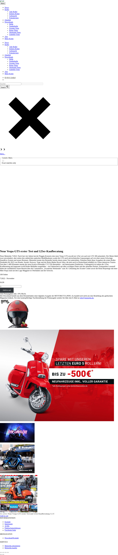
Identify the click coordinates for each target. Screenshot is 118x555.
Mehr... (2, 154)
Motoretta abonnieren (12, 546)
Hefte (11, 24)
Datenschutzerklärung (13, 528)
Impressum (9, 524)
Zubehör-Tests (14, 35)
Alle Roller (13, 12)
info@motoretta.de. (87, 298)
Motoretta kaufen (11, 548)
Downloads (9, 22)
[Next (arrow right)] (3, 554)
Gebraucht (13, 16)
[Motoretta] (3, 1)
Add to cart (7, 290)
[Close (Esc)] (1, 552)
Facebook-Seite (10, 530)
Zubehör (8, 20)
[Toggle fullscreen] (5, 552)
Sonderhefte (13, 26)
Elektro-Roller (14, 14)
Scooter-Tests (14, 28)
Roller (7, 10)
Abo (6, 37)
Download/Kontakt (12, 538)
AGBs (7, 526)
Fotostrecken (14, 18)
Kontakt (7, 522)
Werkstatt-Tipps (15, 32)
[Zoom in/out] (8, 552)
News (7, 8)
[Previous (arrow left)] (1, 554)
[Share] (3, 552)
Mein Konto (9, 39)
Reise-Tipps (13, 30)
